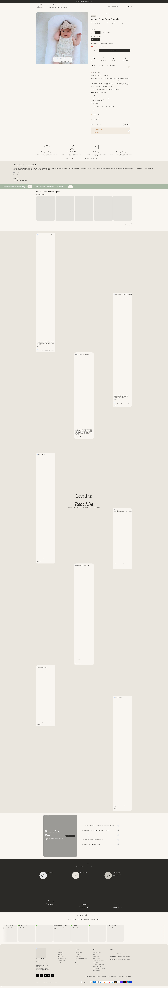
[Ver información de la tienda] (129, 67)
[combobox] (117, 6)
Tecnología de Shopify (52, 982)
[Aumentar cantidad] (96, 50)
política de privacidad (90, 976)
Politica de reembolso (101, 976)
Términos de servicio (122, 976)
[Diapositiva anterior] (126, 224)
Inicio (92, 13)
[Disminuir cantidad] (92, 50)
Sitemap (130, 976)
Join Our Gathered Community (55, 7)
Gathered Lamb (43, 982)
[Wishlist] (1, 987)
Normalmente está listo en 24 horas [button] (101, 67)
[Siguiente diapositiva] (130, 224)
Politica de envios (112, 976)
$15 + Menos (97, 13)
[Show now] (129, 131)
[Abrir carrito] (131, 6)
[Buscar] (126, 6)
